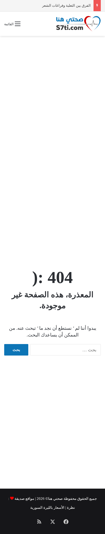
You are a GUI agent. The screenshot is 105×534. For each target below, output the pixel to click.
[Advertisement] (52, 94)
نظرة (71, 507)
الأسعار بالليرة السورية (47, 507)
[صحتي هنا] (78, 23)
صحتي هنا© (54, 498)
